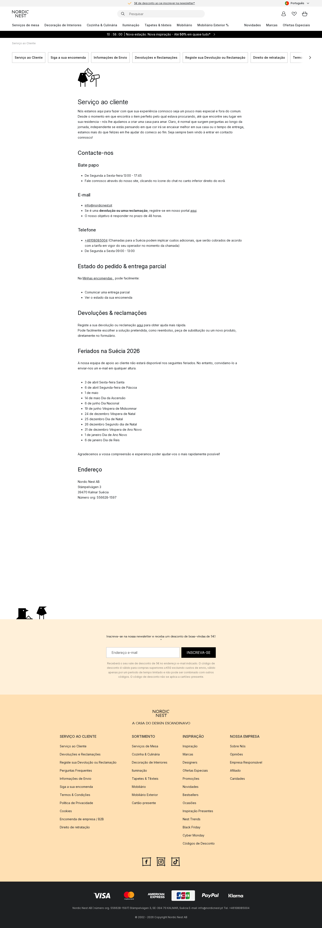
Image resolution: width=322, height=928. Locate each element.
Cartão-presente (144, 803)
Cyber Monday (193, 835)
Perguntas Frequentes (76, 770)
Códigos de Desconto (199, 843)
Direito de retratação (269, 57)
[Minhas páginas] (283, 14)
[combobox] (297, 3)
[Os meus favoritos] (294, 14)
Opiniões (236, 754)
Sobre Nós (238, 746)
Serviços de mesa (25, 25)
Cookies (66, 811)
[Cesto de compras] (304, 14)
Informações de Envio (110, 57)
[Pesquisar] (123, 14)
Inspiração (190, 746)
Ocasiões (189, 803)
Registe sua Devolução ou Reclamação (215, 57)
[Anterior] (12, 57)
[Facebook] (146, 861)
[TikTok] (175, 861)
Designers (190, 762)
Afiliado (235, 770)
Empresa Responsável (246, 762)
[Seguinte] (310, 57)
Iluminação (130, 25)
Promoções (191, 778)
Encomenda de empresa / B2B (82, 819)
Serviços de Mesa (145, 746)
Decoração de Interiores (62, 25)
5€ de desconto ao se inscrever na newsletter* (164, 3)
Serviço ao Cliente (29, 57)
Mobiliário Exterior (145, 795)
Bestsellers (190, 795)
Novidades (252, 25)
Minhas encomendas (98, 278)
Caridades (237, 778)
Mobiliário (184, 25)
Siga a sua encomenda (68, 57)
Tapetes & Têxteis (145, 778)
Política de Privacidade (76, 803)
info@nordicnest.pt (98, 205)
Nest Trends (191, 819)
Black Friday (191, 827)
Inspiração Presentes (198, 811)
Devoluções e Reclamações (156, 57)
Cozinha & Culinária (102, 25)
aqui (193, 210)
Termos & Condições (75, 795)
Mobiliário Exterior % (213, 25)
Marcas (272, 25)
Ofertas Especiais (296, 25)
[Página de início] (20, 13)
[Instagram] (161, 861)
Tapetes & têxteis (158, 25)
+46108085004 (96, 240)
